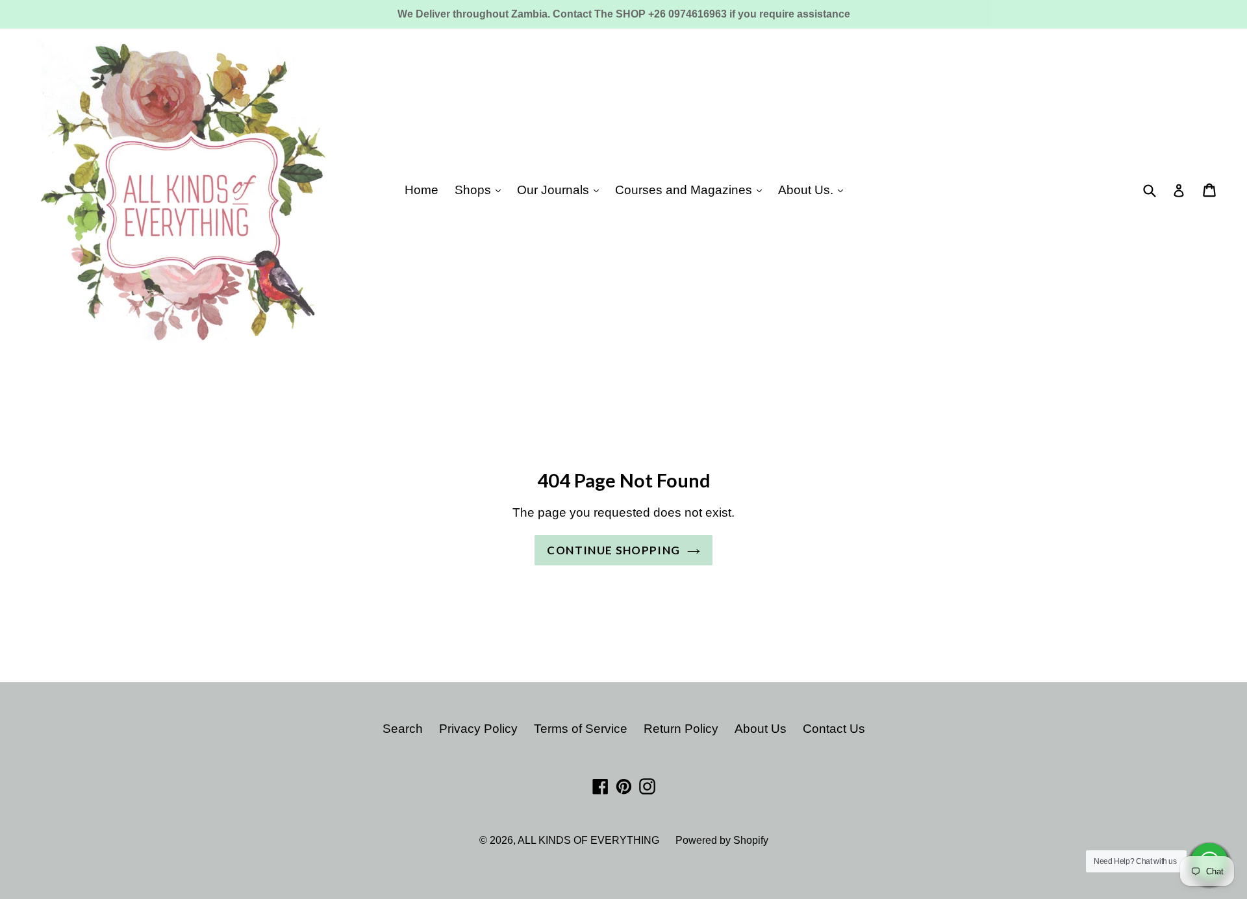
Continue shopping (613, 550)
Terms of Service (580, 728)
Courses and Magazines (685, 190)
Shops (474, 190)
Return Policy (681, 728)
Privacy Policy (478, 728)
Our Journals (554, 190)
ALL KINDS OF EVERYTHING (588, 840)
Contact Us (834, 728)
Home (421, 190)
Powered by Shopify (721, 840)
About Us (761, 728)
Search (403, 728)
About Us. (807, 190)
